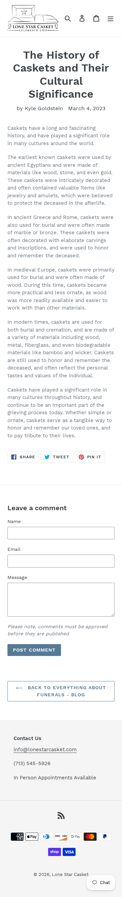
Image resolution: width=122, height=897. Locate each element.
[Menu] (110, 18)
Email (13, 549)
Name (14, 521)
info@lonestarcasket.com (45, 749)
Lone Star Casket (70, 874)
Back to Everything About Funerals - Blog (66, 691)
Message (17, 577)
